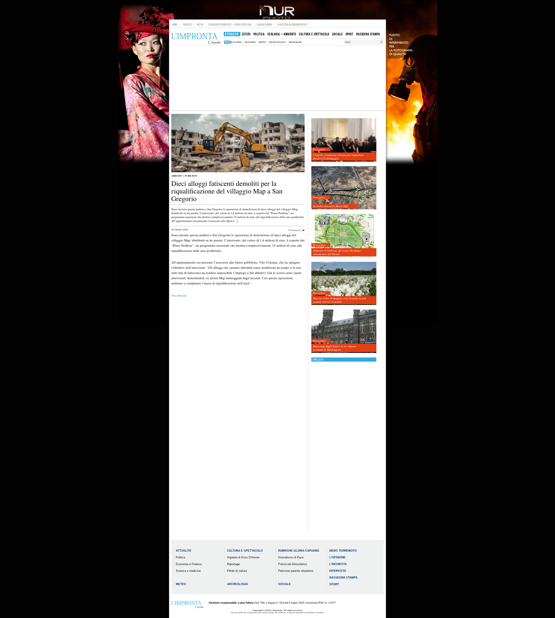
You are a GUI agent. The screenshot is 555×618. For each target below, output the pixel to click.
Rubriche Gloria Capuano (298, 550)
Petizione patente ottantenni (295, 570)
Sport (334, 584)
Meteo (200, 24)
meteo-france (277, 42)
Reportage (233, 564)
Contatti (187, 24)
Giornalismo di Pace (291, 557)
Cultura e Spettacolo (245, 550)
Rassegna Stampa (343, 577)
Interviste (337, 570)
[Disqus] (238, 368)
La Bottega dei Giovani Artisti (292, 24)
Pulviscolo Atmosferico (292, 564)
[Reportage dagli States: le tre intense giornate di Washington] (343, 331)
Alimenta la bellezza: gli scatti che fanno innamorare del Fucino (337, 252)
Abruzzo (176, 175)
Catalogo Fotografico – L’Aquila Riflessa (230, 24)
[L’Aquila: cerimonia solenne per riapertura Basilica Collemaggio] (343, 140)
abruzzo (182, 296)
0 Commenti (294, 230)
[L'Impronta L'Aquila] (195, 38)
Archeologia (237, 584)
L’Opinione (337, 557)
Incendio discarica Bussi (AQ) (330, 206)
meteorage (295, 42)
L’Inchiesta (338, 564)
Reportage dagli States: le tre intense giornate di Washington (334, 347)
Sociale (284, 584)
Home (175, 24)
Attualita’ (184, 550)
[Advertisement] (277, 78)
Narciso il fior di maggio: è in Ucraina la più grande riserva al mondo (339, 300)
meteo (262, 42)
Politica (180, 557)
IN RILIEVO (191, 175)
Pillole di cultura (237, 570)
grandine (250, 42)
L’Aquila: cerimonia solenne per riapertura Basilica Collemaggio (338, 156)
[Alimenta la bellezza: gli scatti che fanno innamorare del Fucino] (343, 235)
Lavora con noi (264, 24)
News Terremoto (343, 550)
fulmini (237, 42)
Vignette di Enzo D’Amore (243, 557)
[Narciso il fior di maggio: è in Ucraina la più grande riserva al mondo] (343, 283)
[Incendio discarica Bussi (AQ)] (343, 188)
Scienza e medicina (188, 570)
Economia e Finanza (189, 564)
